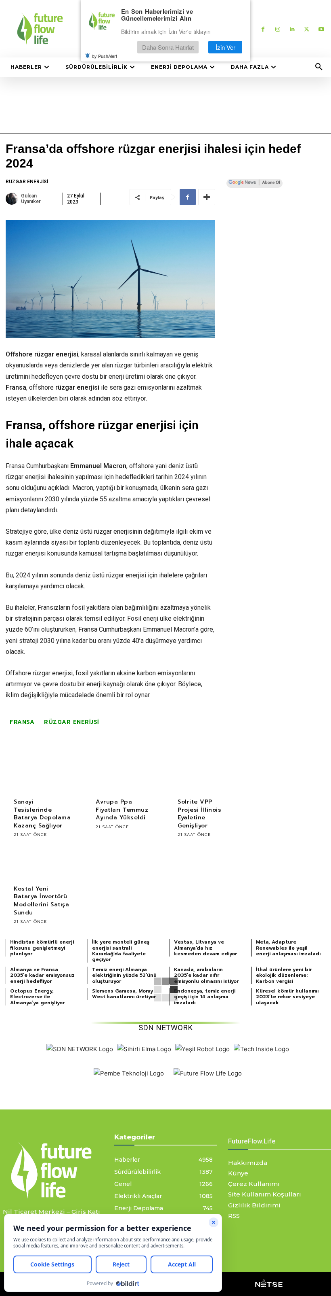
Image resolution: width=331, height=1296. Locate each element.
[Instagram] (277, 29)
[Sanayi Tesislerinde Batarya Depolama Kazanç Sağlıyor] (43, 773)
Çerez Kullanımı (254, 1184)
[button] (319, 67)
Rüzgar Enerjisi (27, 182)
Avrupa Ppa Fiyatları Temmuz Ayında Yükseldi (122, 810)
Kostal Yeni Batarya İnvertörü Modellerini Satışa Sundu (41, 901)
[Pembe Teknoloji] (129, 1073)
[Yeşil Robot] (202, 1049)
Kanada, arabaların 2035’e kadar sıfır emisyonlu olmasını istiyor (206, 975)
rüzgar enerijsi (71, 722)
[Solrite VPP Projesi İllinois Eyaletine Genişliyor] (206, 773)
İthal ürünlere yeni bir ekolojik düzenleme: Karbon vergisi (284, 975)
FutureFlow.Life (252, 1141)
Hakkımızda (247, 1163)
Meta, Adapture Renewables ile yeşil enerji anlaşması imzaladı (288, 947)
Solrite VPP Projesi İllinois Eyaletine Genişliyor (199, 814)
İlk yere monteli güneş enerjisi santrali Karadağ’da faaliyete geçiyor (120, 950)
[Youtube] (321, 29)
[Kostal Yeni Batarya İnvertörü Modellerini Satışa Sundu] (43, 860)
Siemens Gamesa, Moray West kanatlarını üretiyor (124, 993)
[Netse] (269, 1284)
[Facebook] (263, 29)
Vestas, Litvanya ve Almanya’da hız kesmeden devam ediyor (205, 947)
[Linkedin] (292, 29)
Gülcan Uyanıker (31, 198)
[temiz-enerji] (51, 1170)
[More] (206, 197)
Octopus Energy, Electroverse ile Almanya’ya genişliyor (37, 996)
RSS (234, 1216)
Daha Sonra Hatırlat (168, 47)
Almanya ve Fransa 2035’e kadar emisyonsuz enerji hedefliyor (42, 975)
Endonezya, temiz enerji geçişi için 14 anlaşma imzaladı (204, 996)
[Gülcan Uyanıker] (13, 199)
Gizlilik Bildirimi (254, 1205)
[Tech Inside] (261, 1049)
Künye (238, 1173)
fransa (22, 722)
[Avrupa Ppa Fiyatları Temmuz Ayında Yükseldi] (124, 773)
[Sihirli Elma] (144, 1049)
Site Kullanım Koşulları (264, 1194)
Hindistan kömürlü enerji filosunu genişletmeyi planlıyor (42, 947)
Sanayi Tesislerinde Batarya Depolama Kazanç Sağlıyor (42, 814)
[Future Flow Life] (208, 1073)
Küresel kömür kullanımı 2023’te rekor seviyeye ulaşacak (287, 996)
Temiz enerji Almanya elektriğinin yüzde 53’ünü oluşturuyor (124, 975)
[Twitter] (306, 29)
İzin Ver (225, 47)
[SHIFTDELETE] (79, 1049)
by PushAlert (104, 56)
